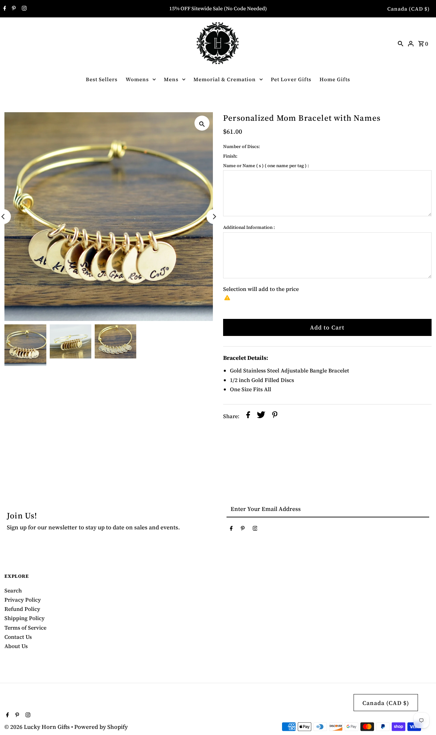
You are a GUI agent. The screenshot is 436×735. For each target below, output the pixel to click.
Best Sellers (102, 79)
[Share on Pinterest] (275, 416)
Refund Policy (22, 609)
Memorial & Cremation (224, 79)
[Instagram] (23, 9)
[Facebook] (4, 9)
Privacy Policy (22, 599)
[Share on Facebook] (248, 416)
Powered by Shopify (101, 727)
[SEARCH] (400, 43)
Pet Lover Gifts (291, 79)
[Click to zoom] (201, 123)
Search (13, 590)
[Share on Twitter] (261, 416)
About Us (16, 646)
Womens (137, 79)
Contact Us (18, 637)
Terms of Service (25, 627)
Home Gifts (335, 79)
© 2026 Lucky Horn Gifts (37, 727)
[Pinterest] (13, 9)
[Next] (213, 216)
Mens (171, 79)
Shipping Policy (24, 618)
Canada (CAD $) (408, 8)
